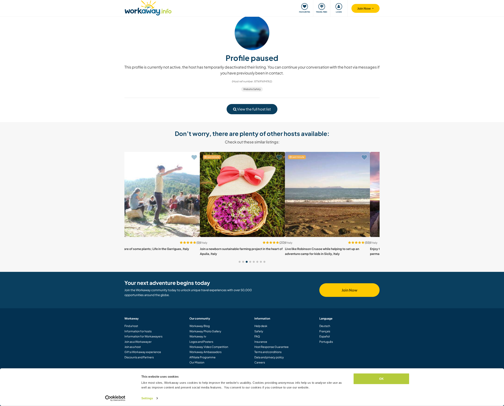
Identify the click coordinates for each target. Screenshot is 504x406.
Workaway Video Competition (208, 346)
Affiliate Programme (202, 357)
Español (324, 336)
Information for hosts (138, 331)
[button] (240, 262)
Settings (147, 398)
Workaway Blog (199, 326)
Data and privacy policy (269, 357)
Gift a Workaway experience (142, 352)
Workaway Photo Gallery (205, 331)
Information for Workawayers (143, 336)
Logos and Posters (201, 341)
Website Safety (252, 89)
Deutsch (324, 326)
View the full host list (253, 109)
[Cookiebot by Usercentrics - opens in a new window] (115, 398)
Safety (258, 331)
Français (324, 331)
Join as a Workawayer (138, 341)
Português (326, 341)
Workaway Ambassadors (205, 352)
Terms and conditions (268, 352)
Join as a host (132, 346)
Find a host (131, 326)
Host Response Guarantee (271, 346)
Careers (259, 362)
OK (381, 378)
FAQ (257, 336)
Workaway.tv (197, 336)
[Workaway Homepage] (148, 7)
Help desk (260, 326)
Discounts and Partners (139, 357)
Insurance (260, 341)
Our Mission (196, 362)
